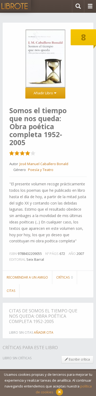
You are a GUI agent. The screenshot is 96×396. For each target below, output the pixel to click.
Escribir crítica (79, 359)
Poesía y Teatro (40, 169)
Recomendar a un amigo (27, 277)
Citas (11, 290)
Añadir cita (43, 332)
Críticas (64, 277)
